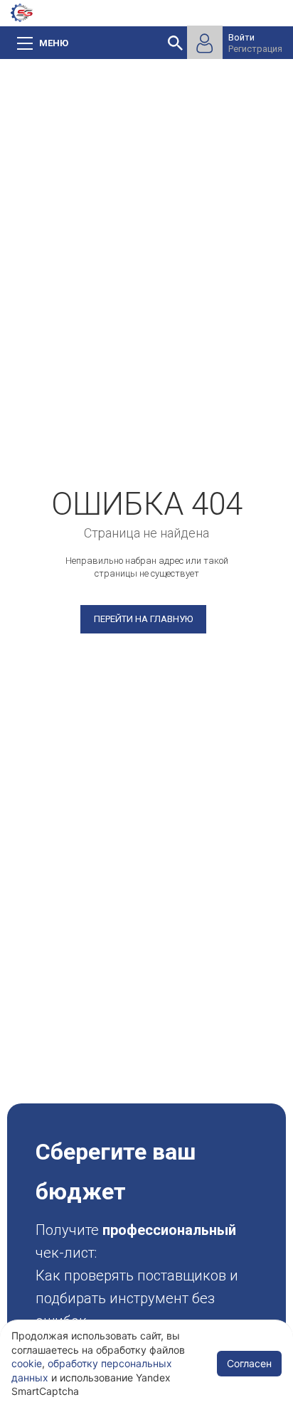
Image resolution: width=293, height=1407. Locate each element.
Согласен (249, 1363)
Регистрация (255, 48)
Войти (241, 37)
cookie (26, 1363)
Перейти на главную (143, 619)
